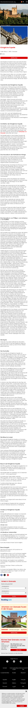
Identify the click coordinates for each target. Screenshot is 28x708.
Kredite (14, 672)
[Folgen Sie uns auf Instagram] (21, 661)
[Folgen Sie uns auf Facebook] (7, 661)
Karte (3, 54)
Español (5, 679)
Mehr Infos (18, 650)
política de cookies (10, 703)
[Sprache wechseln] (21, 1)
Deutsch (5, 683)
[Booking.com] (6, 600)
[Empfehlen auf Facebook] (1, 575)
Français (23, 679)
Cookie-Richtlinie (5, 672)
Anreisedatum (5, 586)
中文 (23, 686)
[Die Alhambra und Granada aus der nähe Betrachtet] (5, 646)
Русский (5, 686)
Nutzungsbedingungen (14, 668)
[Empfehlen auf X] (5, 575)
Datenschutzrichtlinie (23, 668)
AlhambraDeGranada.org (8, 2)
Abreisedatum (5, 591)
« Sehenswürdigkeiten (5, 25)
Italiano (14, 683)
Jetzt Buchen (14, 58)
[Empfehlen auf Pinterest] (8, 575)
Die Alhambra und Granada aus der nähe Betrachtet (18, 645)
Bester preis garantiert (7, 584)
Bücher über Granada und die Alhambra (12, 653)
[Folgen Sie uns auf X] (14, 661)
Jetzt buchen (14, 632)
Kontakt (5, 668)
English (14, 679)
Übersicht (23, 672)
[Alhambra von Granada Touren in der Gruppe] (14, 619)
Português (23, 683)
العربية (14, 686)
